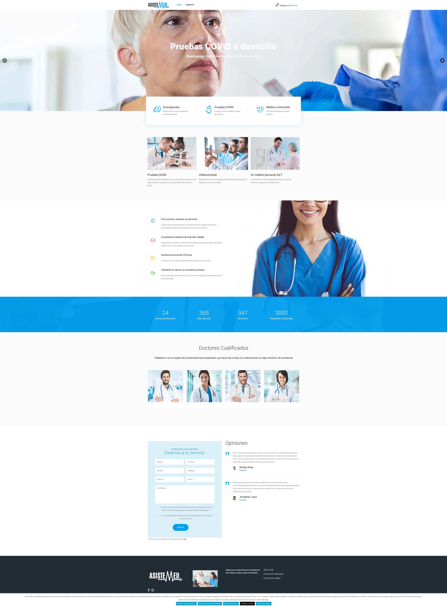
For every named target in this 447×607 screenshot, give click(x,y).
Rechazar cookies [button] (247, 603)
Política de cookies (272, 578)
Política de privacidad (273, 574)
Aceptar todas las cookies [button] (186, 603)
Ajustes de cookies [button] (230, 603)
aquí (184, 539)
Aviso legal (269, 570)
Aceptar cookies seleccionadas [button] (210, 603)
